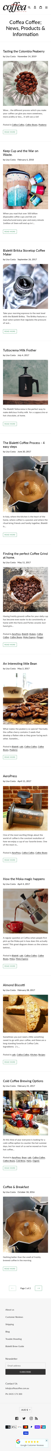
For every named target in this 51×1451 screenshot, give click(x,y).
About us (9, 1309)
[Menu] (46, 7)
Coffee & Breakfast (16, 1187)
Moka (12, 958)
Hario (29, 1160)
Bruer (24, 1157)
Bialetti (25, 634)
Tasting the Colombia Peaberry (24, 51)
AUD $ (24, 1409)
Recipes (41, 1054)
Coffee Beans (31, 124)
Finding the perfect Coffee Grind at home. (25, 555)
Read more (9, 132)
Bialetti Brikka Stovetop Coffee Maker (24, 252)
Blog (7, 1331)
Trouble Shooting (13, 1339)
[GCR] (18, 1441)
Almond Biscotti (14, 985)
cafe (21, 746)
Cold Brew (20, 1160)
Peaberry (42, 124)
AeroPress (16, 634)
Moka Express (29, 637)
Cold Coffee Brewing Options (23, 1081)
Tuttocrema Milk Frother (19, 350)
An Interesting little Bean (20, 663)
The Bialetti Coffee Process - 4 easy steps (24, 444)
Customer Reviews (14, 1317)
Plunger (40, 637)
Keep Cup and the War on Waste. (20, 153)
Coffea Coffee (18, 124)
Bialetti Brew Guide (14, 1346)
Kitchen (33, 1054)
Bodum (32, 634)
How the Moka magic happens (24, 879)
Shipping (9, 1324)
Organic (36, 1160)
